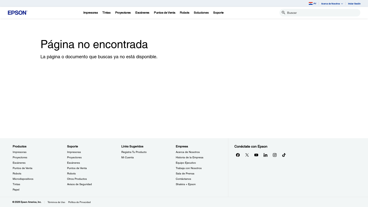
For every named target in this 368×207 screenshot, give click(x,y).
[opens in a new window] (283, 154)
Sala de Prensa (185, 173)
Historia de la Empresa (189, 157)
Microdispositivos (23, 178)
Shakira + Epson (186, 184)
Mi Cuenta (127, 157)
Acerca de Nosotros (188, 152)
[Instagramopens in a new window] (274, 154)
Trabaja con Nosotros (189, 168)
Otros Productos (77, 178)
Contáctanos (183, 178)
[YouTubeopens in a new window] (256, 154)
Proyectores (20, 157)
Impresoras (19, 152)
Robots (17, 173)
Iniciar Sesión (354, 3)
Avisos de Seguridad (79, 184)
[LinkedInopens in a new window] (265, 154)
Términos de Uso (56, 202)
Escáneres (19, 162)
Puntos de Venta (22, 168)
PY (315, 3)
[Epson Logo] (18, 12)
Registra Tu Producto (134, 152)
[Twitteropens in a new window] (247, 154)
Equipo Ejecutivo (186, 162)
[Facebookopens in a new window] (237, 154)
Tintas (16, 184)
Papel (16, 189)
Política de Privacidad (79, 202)
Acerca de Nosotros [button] (330, 3)
